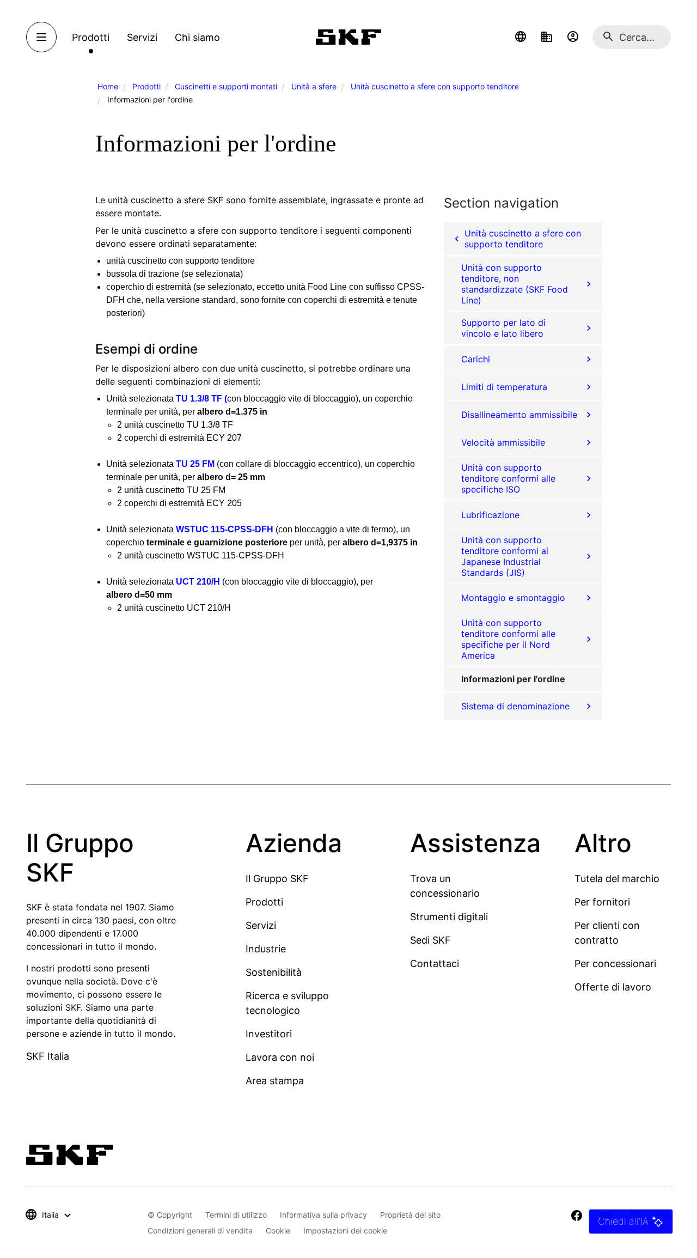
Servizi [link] (142, 37)
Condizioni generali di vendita (200, 1230)
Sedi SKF (430, 940)
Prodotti (146, 86)
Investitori (269, 1034)
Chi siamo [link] (197, 37)
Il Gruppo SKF (277, 878)
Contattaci (434, 963)
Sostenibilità (274, 972)
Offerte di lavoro (612, 987)
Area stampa (275, 1080)
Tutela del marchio (616, 878)
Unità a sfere (314, 86)
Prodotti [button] (90, 37)
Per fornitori (602, 902)
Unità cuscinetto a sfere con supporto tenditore (435, 86)
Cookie (278, 1230)
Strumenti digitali (449, 916)
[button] (520, 37)
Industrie (266, 949)
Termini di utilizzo (236, 1214)
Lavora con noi (280, 1057)
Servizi (261, 925)
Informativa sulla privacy (323, 1214)
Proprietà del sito (410, 1214)
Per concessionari (615, 963)
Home (107, 86)
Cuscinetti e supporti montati (226, 86)
